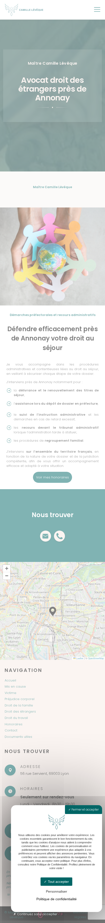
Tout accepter (58, 882)
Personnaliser (56, 891)
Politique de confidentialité (56, 899)
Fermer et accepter (85, 809)
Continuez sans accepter (36, 914)
